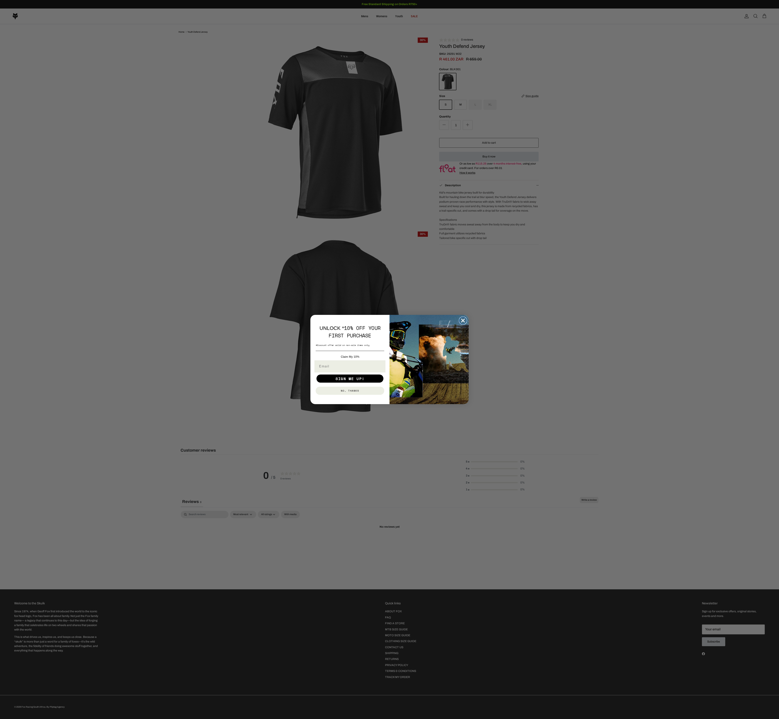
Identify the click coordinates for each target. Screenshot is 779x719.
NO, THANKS (350, 390)
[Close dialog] (463, 320)
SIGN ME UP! (350, 378)
